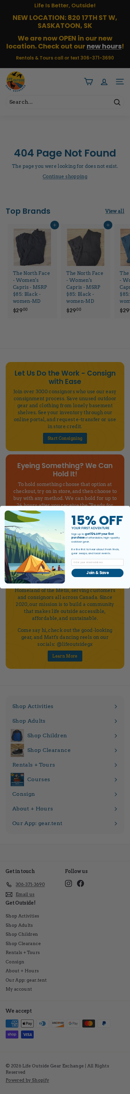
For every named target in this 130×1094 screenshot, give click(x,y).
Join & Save (97, 572)
